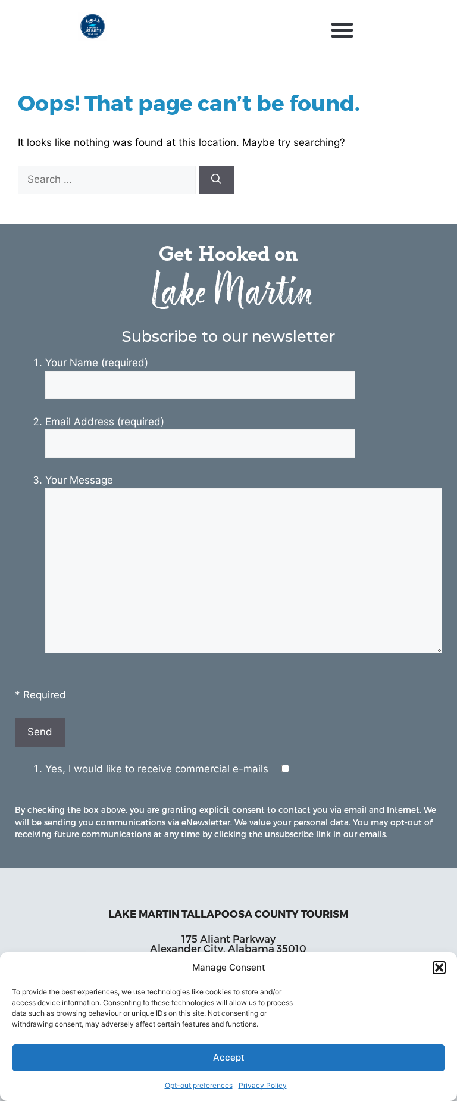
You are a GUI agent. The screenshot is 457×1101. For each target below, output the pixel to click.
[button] (439, 968)
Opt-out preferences (199, 1085)
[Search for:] (108, 179)
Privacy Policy (263, 1085)
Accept (229, 1057)
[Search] (216, 180)
